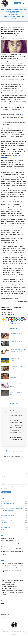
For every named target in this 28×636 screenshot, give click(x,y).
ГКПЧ (21, 114)
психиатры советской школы (7, 590)
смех (13, 590)
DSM (3, 563)
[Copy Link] (3, 319)
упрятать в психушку (10, 592)
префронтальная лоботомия (6, 578)
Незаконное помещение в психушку (17, 383)
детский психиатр (20, 567)
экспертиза (4, 594)
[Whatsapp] (14, 319)
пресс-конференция (6, 576)
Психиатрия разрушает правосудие (16, 359)
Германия (15, 563)
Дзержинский (20, 563)
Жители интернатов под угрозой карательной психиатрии (16, 375)
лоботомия (7, 573)
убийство (4, 592)
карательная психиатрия (11, 571)
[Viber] (9, 319)
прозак (3, 582)
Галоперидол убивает (16, 333)
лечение (3, 573)
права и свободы (16, 575)
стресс (16, 590)
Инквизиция (4, 565)
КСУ (8, 565)
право (21, 575)
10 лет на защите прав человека (8, 548)
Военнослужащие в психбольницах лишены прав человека (12, 552)
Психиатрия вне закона (16, 341)
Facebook (3, 603)
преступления (13, 577)
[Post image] (5, 336)
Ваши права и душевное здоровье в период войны (17, 391)
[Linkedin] (22, 319)
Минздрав (21, 565)
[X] (16, 319)
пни (13, 573)
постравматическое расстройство (7, 575)
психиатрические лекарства (10, 582)
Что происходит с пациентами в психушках (18, 367)
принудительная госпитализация (13, 581)
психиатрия (7, 588)
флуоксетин (17, 592)
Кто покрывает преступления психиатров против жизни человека (18, 351)
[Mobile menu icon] (26, 3)
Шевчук (3, 567)
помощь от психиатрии (19, 573)
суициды (20, 590)
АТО (5, 563)
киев (22, 571)
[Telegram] (19, 319)
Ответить (22, 443)
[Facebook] (12, 322)
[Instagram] (24, 319)
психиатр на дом (16, 588)
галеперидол (7, 567)
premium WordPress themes (15, 632)
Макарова (4, 71)
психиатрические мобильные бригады (8, 584)
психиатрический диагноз (11, 586)
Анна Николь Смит (10, 563)
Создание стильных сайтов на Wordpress (10, 631)
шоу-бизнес (21, 592)
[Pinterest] (11, 319)
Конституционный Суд (13, 565)
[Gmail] (6, 319)
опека (10, 573)
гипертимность (12, 567)
